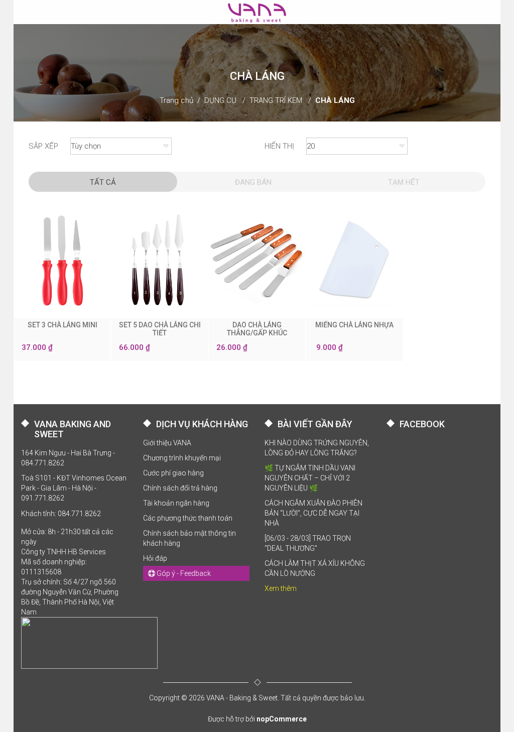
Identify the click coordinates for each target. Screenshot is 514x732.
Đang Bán (253, 182)
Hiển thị (279, 146)
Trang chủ (176, 100)
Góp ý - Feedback (183, 573)
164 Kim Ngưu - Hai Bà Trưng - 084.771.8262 (68, 458)
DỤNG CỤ (220, 100)
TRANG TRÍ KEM (275, 100)
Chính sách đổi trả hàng (180, 488)
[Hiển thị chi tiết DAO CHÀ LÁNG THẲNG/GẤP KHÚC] (257, 260)
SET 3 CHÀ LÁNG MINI (62, 325)
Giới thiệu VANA (167, 443)
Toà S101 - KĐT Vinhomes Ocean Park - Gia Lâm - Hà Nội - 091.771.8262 (73, 488)
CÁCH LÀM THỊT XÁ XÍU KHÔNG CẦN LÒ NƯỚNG (315, 568)
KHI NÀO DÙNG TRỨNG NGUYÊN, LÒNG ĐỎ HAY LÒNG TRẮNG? (317, 448)
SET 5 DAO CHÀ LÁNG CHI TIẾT (160, 329)
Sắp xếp (43, 146)
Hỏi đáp (155, 558)
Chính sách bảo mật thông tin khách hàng (189, 538)
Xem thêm (281, 588)
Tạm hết (404, 182)
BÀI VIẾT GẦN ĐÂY (315, 424)
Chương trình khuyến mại (182, 458)
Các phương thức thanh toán (187, 518)
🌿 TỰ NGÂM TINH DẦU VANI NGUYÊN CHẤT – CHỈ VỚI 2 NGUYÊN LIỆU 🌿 (310, 478)
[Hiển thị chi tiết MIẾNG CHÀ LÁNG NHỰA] (354, 260)
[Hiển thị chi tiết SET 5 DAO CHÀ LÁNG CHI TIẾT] (159, 260)
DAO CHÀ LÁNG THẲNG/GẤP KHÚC (257, 329)
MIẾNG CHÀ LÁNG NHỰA (354, 325)
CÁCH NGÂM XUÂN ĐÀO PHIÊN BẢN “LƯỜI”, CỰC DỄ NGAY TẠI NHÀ (313, 513)
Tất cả (103, 182)
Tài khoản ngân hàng (176, 503)
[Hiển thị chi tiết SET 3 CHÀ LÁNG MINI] (62, 260)
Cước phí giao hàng (173, 473)
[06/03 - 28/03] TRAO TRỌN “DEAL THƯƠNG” (308, 543)
